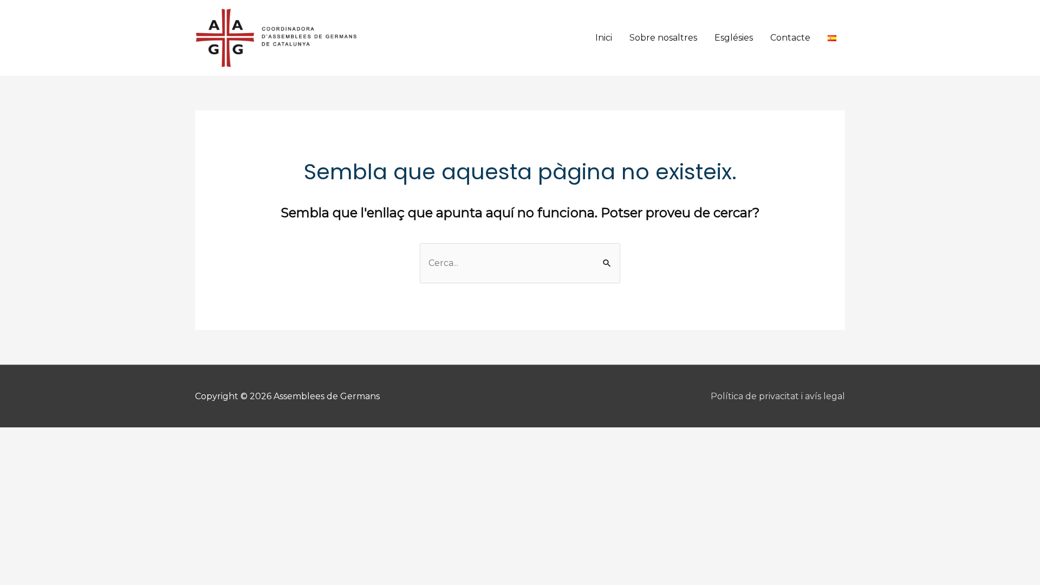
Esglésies (733, 37)
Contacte (790, 37)
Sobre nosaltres (663, 37)
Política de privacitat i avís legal (778, 396)
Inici (603, 37)
